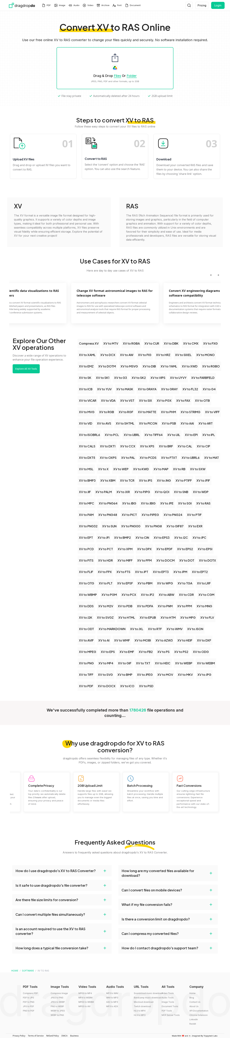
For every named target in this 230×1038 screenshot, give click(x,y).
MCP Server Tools (171, 1015)
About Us (194, 1006)
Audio (76, 5)
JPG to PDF (28, 1006)
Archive (105, 5)
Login (217, 5)
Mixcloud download (143, 1002)
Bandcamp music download (147, 997)
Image (62, 5)
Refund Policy (52, 1035)
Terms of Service (36, 1035)
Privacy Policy (19, 1035)
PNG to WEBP (57, 1006)
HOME (14, 970)
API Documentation (198, 1010)
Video (90, 5)
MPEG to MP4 (85, 993)
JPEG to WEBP (58, 1002)
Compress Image (59, 993)
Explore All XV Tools (26, 368)
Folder (132, 76)
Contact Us (194, 1002)
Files (117, 76)
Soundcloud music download (148, 993)
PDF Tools (167, 1010)
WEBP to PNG (57, 1015)
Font (119, 5)
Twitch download (142, 1006)
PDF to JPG (28, 997)
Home (192, 993)
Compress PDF (30, 993)
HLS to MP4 (139, 1010)
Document (135, 5)
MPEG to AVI (84, 1006)
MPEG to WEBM (86, 1002)
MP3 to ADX (112, 1006)
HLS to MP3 (139, 1015)
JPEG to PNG (57, 997)
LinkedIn (193, 1019)
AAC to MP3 (112, 1002)
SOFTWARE (28, 970)
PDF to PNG (28, 1002)
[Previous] (211, 275)
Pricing (202, 5)
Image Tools (168, 1002)
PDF (49, 5)
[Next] (218, 275)
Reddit (192, 1024)
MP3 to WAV (112, 993)
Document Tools (170, 1006)
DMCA (64, 1035)
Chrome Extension (198, 1015)
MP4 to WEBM (85, 997)
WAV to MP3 (112, 997)
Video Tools (168, 993)
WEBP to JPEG (58, 1010)
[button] (62, 870)
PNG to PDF (28, 1010)
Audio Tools (168, 997)
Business (74, 1035)
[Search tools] (189, 5)
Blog (191, 997)
